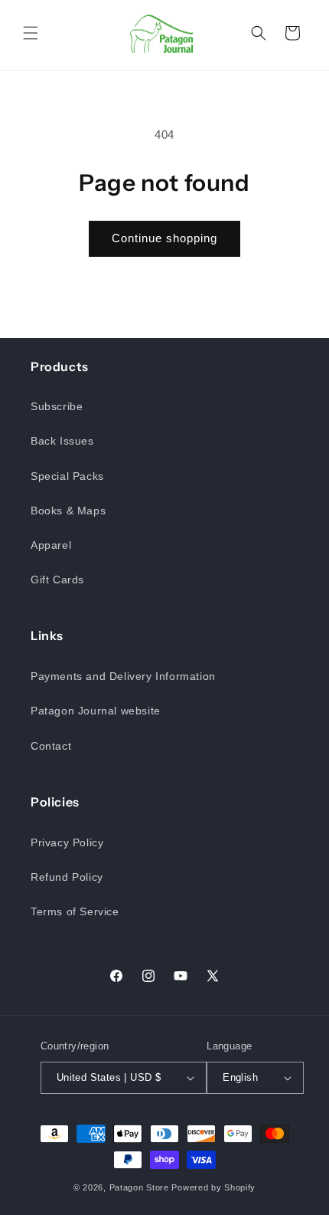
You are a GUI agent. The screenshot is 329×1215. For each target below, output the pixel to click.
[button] (30, 33)
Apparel (51, 545)
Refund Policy (67, 877)
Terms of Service (75, 911)
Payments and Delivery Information (123, 676)
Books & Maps (68, 510)
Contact (51, 746)
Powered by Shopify (213, 1187)
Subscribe (57, 406)
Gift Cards (57, 579)
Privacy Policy (67, 842)
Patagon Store (139, 1187)
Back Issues (62, 441)
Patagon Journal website (96, 710)
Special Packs (67, 476)
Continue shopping (164, 238)
